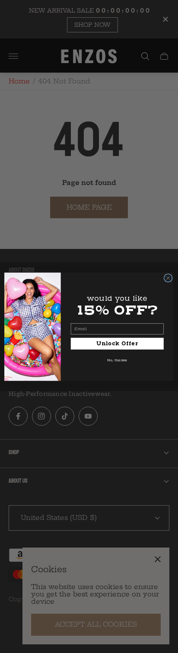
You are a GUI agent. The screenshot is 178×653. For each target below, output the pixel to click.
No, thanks (117, 360)
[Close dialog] (168, 278)
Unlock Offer (117, 343)
